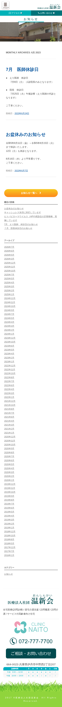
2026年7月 (9, 247)
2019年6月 (9, 508)
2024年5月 (9, 318)
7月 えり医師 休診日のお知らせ (21, 224)
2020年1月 (9, 480)
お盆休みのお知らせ (26, 134)
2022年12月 (9, 366)
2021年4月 (9, 421)
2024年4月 (9, 322)
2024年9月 (9, 310)
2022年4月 (9, 389)
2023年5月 (9, 350)
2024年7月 (9, 314)
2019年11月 (9, 488)
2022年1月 (9, 397)
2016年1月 (9, 555)
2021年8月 (9, 409)
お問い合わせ (46, 13)
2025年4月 (9, 283)
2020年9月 (9, 448)
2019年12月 (9, 484)
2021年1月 (9, 433)
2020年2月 (9, 476)
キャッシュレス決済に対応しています (22, 212)
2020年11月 (9, 441)
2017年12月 (9, 547)
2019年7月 (9, 504)
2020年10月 (9, 445)
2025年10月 (9, 271)
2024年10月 (9, 306)
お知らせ (8, 574)
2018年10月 (9, 535)
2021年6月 (9, 417)
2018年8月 (9, 539)
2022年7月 (9, 381)
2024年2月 (9, 330)
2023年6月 (9, 346)
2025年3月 (9, 286)
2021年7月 (9, 413)
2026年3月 (9, 259)
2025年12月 (9, 263)
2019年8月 (9, 500)
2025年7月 (9, 275)
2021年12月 (9, 401)
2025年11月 (9, 267)
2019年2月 (9, 524)
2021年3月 (9, 425)
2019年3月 (9, 520)
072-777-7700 (31, 642)
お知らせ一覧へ (30, 193)
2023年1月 (9, 361)
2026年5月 (9, 255)
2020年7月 (9, 456)
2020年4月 (9, 468)
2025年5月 (9, 278)
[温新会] (49, 6)
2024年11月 (9, 302)
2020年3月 (9, 472)
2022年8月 (9, 377)
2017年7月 (9, 551)
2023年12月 (9, 338)
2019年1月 (9, 528)
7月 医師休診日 (22, 69)
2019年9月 (9, 496)
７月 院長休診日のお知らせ (18, 228)
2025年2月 (9, 290)
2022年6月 (9, 385)
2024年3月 (9, 326)
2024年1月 (9, 334)
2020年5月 (9, 464)
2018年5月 (9, 543)
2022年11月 (9, 369)
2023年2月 (9, 358)
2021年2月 (9, 429)
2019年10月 (9, 492)
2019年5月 (9, 512)
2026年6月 (9, 251)
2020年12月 (9, 437)
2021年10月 (9, 405)
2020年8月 (9, 452)
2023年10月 (9, 342)
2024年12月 (9, 298)
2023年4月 (9, 354)
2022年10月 (9, 373)
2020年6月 (9, 460)
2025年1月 (9, 294)
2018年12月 (9, 531)
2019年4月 (9, 516)
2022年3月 (9, 393)
